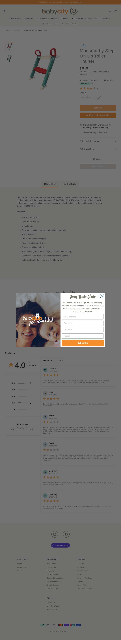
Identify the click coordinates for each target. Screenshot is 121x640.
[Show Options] (101, 336)
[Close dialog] (102, 296)
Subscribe (83, 343)
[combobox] (82, 336)
